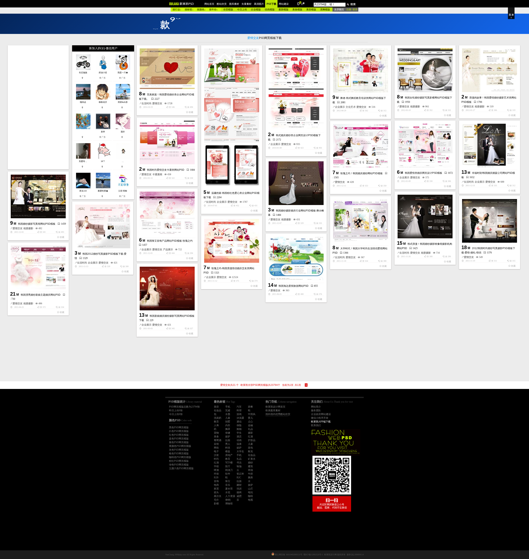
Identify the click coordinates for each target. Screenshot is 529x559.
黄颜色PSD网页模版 (180, 446)
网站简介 (316, 406)
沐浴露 (240, 417)
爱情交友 (157, 103)
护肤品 (251, 440)
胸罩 (227, 429)
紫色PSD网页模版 (179, 442)
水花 (227, 492)
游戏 (239, 414)
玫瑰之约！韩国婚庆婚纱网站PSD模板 (361, 173)
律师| (228, 499)
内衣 (227, 425)
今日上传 (242, 9)
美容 (216, 406)
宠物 (216, 432)
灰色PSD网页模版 (179, 449)
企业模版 (256, 9)
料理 (239, 410)
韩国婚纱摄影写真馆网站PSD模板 (36, 223)
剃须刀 (229, 470)
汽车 (239, 406)
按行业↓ (177, 9)
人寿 (216, 425)
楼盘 (227, 451)
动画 (239, 440)
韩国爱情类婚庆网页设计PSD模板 (423, 173)
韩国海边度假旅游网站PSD (294, 285)
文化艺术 (351, 107)
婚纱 (250, 462)
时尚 (216, 458)
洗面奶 (217, 417)
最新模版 (283, 9)
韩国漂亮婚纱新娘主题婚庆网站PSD (41, 294)
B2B (216, 477)
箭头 (216, 492)
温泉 (239, 444)
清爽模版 (325, 9)
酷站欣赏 (222, 3)
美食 (216, 436)
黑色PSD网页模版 (179, 427)
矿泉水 (251, 458)
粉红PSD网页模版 (179, 460)
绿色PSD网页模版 (179, 464)
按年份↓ (213, 9)
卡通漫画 (157, 174)
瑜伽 (239, 466)
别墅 (227, 421)
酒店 (239, 436)
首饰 (216, 481)
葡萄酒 (217, 440)
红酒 (250, 436)
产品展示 (168, 249)
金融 (250, 425)
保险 (239, 425)
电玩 (250, 492)
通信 (239, 421)
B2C (239, 477)
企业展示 (222, 201)
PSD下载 (271, 3)
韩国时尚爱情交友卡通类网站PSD (165, 169)
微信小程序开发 (319, 417)
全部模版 (228, 9)
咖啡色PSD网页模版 (180, 457)
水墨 (227, 414)
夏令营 (229, 488)
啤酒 (216, 470)
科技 (227, 447)
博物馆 (229, 503)
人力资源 (230, 496)
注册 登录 (351, 9)
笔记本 (240, 473)
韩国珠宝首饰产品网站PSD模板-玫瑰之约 (170, 240)
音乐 (227, 484)
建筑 (250, 466)
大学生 (240, 451)
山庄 (250, 488)
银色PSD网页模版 (179, 453)
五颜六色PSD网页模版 (181, 468)
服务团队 (316, 410)
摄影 (250, 432)
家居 (216, 488)
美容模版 (311, 9)
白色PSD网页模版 (179, 431)
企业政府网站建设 (321, 414)
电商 (216, 484)
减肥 (239, 496)
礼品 (250, 429)
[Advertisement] (39, 107)
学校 (216, 466)
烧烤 (239, 492)
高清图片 (259, 3)
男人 (227, 444)
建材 (239, 484)
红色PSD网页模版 (179, 434)
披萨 (227, 436)
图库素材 (234, 3)
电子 (216, 451)
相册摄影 (415, 106)
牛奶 (250, 473)
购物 (239, 429)
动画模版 (270, 9)
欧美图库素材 (273, 410)
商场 (250, 470)
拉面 (227, 440)
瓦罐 (227, 410)
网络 (216, 447)
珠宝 (227, 481)
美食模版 (297, 9)
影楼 (216, 503)
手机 (227, 406)
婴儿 (250, 417)
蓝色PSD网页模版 (179, 438)
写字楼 (229, 462)
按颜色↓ (201, 9)
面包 (250, 447)
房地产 (229, 455)
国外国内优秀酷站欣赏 (278, 414)
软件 (227, 473)
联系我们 (316, 425)
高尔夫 (217, 496)
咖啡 (250, 496)
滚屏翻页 (339, 9)
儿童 (227, 417)
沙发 (216, 455)
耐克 (250, 451)
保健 (227, 432)
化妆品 (217, 410)
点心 (250, 421)
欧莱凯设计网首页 (275, 406)
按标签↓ (189, 9)
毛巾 (216, 499)
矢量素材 (246, 3)
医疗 (227, 466)
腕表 (250, 477)
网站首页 (209, 3)
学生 (239, 432)
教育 (216, 421)
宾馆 (216, 444)
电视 (250, 499)
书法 (239, 462)
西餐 (250, 406)
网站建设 (284, 3)
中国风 (251, 414)
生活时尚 (146, 103)
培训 (239, 488)
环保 (216, 473)
